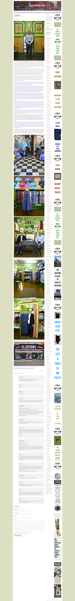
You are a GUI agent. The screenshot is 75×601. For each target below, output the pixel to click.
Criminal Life (49, 42)
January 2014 (49, 367)
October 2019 (49, 230)
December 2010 (49, 440)
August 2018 (48, 258)
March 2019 (48, 244)
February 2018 (49, 270)
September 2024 (49, 113)
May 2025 (48, 98)
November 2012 (49, 394)
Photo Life (48, 57)
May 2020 (48, 216)
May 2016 (48, 311)
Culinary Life (49, 44)
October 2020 (49, 206)
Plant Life (48, 59)
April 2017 (48, 289)
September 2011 (49, 422)
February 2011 (49, 436)
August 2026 (48, 68)
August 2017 (48, 282)
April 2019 (48, 242)
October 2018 (49, 254)
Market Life (48, 51)
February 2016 (49, 317)
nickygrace (20, 481)
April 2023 (48, 147)
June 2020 (48, 214)
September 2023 (49, 137)
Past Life (48, 55)
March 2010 (48, 458)
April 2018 (48, 266)
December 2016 (49, 297)
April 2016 (48, 313)
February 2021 (49, 198)
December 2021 (49, 179)
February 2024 (49, 127)
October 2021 (49, 183)
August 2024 (48, 115)
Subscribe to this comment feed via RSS (20, 533)
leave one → (22, 373)
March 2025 (48, 102)
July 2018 (48, 260)
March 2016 (48, 315)
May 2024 (48, 121)
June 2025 (48, 96)
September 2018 (49, 256)
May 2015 (48, 335)
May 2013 (48, 382)
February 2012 (49, 412)
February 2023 (49, 151)
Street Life (48, 63)
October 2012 (49, 396)
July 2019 (48, 236)
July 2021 (48, 189)
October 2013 (49, 373)
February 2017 (49, 293)
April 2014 (48, 361)
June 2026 (48, 72)
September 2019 (49, 232)
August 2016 (48, 305)
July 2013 (48, 378)
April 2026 (48, 76)
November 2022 (49, 157)
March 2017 (48, 291)
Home (54, 11)
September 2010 (49, 446)
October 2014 (49, 349)
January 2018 (49, 272)
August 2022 (48, 163)
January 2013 (49, 390)
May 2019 (48, 240)
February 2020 (49, 222)
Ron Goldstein (21, 405)
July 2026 (48, 70)
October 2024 (49, 111)
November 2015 (49, 323)
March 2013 (48, 386)
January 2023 (49, 153)
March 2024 (48, 125)
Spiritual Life (49, 61)
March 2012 (48, 410)
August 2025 (48, 92)
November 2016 (49, 299)
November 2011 (49, 418)
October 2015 (49, 325)
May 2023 (48, 145)
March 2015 (48, 339)
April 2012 (48, 408)
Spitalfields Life (37, 5)
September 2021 (49, 185)
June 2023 (48, 143)
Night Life (48, 53)
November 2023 (49, 133)
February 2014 (49, 365)
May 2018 (48, 264)
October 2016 (49, 301)
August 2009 (48, 471)
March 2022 (48, 173)
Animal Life (48, 40)
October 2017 (49, 278)
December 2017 (49, 274)
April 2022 (48, 171)
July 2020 (48, 212)
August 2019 (48, 234)
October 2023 (49, 135)
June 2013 (48, 380)
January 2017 (49, 295)
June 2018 (48, 262)
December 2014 (49, 345)
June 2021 (48, 191)
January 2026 (49, 82)
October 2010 (49, 444)
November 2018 (49, 252)
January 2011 (49, 438)
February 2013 (49, 388)
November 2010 (49, 442)
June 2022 (48, 167)
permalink (23, 391)
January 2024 (49, 129)
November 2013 (49, 371)
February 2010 (49, 460)
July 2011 (48, 426)
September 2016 (49, 303)
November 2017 (49, 276)
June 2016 (48, 309)
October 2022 (49, 159)
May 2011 (48, 430)
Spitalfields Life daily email (49, 25)
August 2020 (48, 210)
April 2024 (48, 123)
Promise (59, 11)
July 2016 (48, 307)
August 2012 (48, 400)
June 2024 (48, 119)
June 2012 (48, 404)
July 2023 (48, 141)
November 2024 (49, 109)
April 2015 (48, 337)
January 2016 (49, 319)
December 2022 (49, 155)
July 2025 (48, 94)
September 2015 (49, 327)
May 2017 (48, 287)
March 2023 (48, 149)
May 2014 (48, 359)
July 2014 (48, 355)
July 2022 (48, 165)
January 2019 (49, 248)
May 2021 (48, 193)
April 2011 (48, 432)
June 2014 (48, 357)
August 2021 (48, 187)
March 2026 (48, 78)
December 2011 (49, 416)
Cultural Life (42, 370)
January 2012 (49, 414)
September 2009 (49, 469)
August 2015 (48, 329)
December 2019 (49, 226)
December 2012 (49, 392)
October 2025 (49, 88)
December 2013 (49, 369)
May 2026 (48, 74)
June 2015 (48, 333)
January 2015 (49, 343)
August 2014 (48, 353)
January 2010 (49, 462)
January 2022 (49, 177)
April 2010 (48, 456)
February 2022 (49, 175)
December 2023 (49, 131)
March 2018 (48, 268)
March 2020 (48, 220)
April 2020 (48, 218)
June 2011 (48, 428)
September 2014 (49, 351)
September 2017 (49, 280)
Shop (57, 11)
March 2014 (48, 363)
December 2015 (49, 321)
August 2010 (48, 448)
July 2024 (48, 117)
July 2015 (48, 331)
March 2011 (48, 434)
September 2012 (49, 398)
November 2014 (49, 347)
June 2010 (48, 452)
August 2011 (48, 424)
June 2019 (48, 238)
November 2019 (49, 228)
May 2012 (48, 406)
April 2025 (48, 100)
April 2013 (48, 384)
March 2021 (48, 196)
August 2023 (48, 139)
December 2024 (49, 107)
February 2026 (49, 80)
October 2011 (49, 420)
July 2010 (48, 450)
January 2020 (49, 224)
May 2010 (48, 454)
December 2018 (49, 250)
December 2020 (49, 202)
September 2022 (49, 161)
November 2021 (49, 181)
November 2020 (49, 204)
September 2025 (49, 90)
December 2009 (49, 464)
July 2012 (48, 402)
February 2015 (49, 341)
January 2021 (49, 200)
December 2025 (49, 84)
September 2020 (49, 208)
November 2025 (49, 86)
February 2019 (49, 246)
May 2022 (48, 169)
